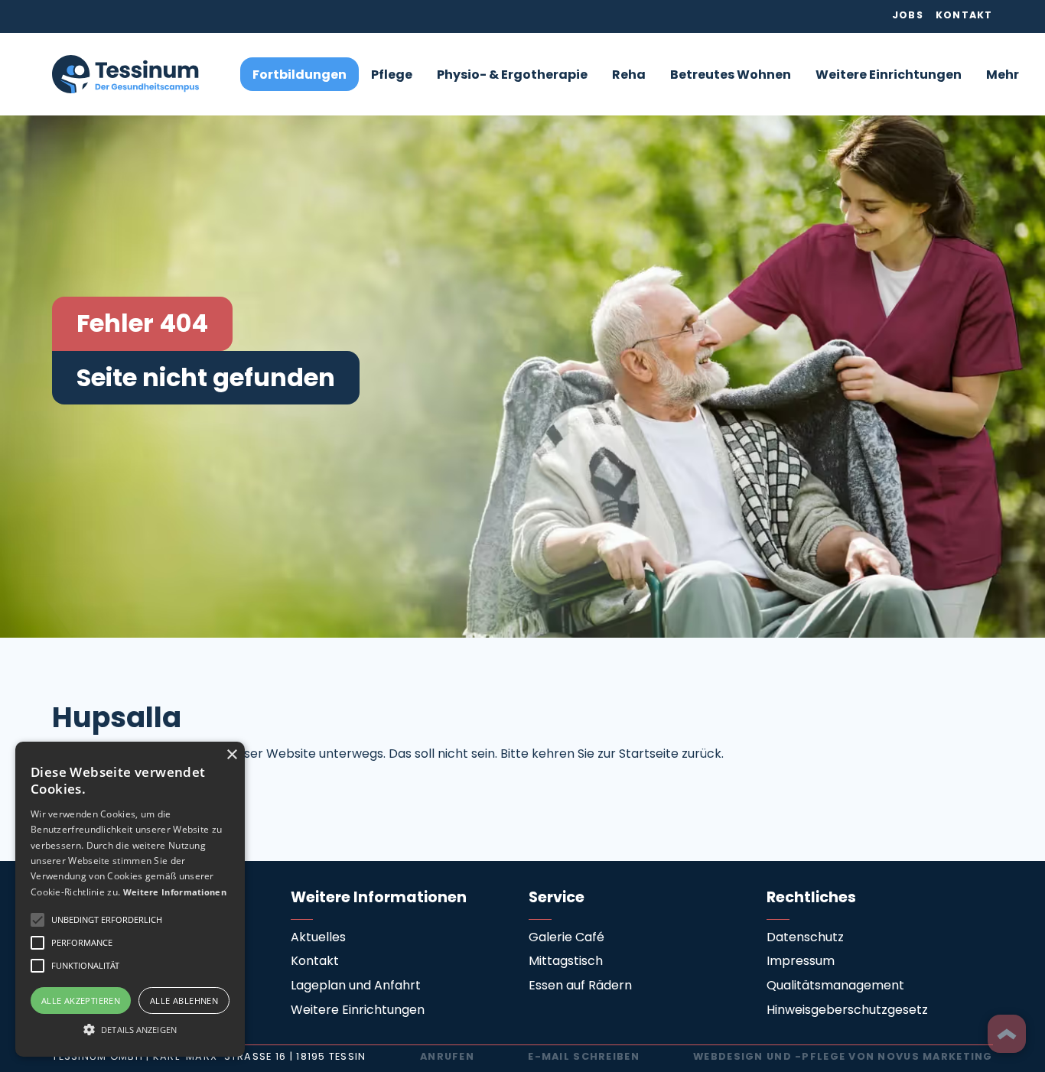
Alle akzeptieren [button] (80, 1000)
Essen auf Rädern (580, 986)
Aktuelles (318, 938)
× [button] (231, 755)
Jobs (907, 16)
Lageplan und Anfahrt (356, 986)
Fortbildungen (299, 76)
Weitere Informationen (174, 892)
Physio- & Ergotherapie (512, 76)
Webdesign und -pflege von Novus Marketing (842, 1057)
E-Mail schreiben (583, 1057)
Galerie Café (566, 938)
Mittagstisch (566, 962)
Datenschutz (805, 938)
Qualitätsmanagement (835, 986)
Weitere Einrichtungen (888, 76)
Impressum (801, 962)
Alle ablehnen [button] (184, 1000)
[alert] (130, 899)
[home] (125, 74)
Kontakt (964, 16)
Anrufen (447, 1057)
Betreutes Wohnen (730, 76)
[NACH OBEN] (1007, 1034)
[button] (392, 74)
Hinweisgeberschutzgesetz (847, 1011)
